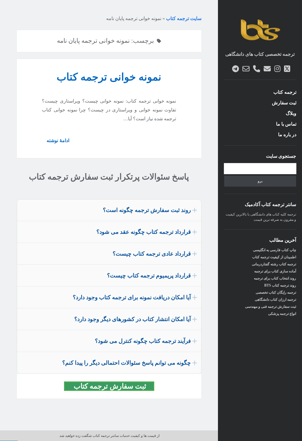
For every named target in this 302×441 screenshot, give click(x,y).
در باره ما (287, 134)
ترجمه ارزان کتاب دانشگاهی (275, 299)
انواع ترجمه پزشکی (282, 314)
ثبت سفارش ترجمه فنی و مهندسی (270, 307)
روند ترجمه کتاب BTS (280, 285)
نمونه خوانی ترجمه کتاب (109, 77)
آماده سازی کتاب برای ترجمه (275, 271)
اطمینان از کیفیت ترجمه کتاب (274, 257)
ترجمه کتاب (284, 92)
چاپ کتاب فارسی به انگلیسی (274, 250)
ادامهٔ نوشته (55, 143)
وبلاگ (291, 113)
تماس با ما (286, 123)
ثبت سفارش (284, 102)
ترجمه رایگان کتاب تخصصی (276, 292)
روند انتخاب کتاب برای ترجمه (275, 278)
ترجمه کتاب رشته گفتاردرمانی (274, 264)
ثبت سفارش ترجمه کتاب (112, 386)
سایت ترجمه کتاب (183, 18)
